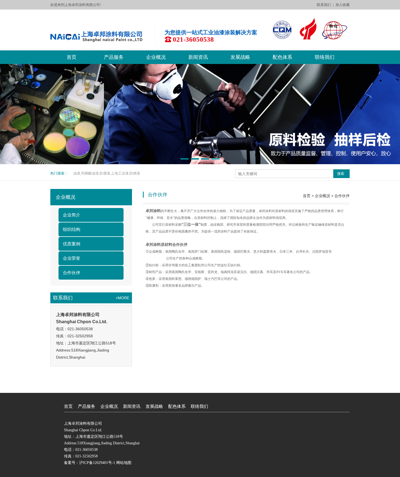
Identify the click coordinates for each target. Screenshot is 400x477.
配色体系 (282, 57)
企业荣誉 (71, 258)
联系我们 (324, 5)
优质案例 (71, 243)
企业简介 (71, 215)
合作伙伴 (71, 272)
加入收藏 (343, 5)
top (200, 390)
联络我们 (324, 57)
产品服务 (114, 57)
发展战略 (240, 57)
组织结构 (71, 229)
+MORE (122, 298)
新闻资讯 (198, 57)
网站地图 (123, 463)
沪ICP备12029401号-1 (97, 463)
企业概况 (156, 57)
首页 (71, 57)
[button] (184, 159)
